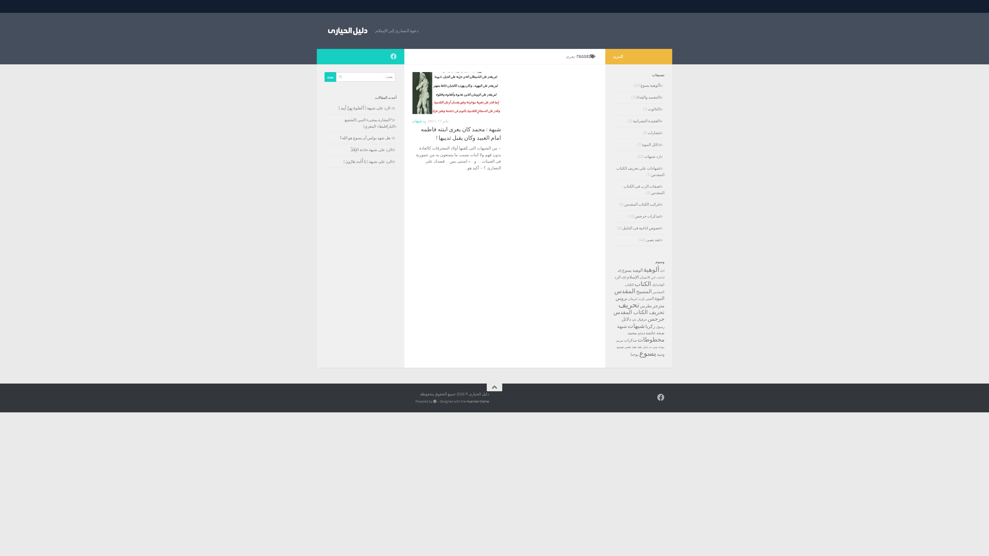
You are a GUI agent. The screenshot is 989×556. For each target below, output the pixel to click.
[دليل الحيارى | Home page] (347, 31)
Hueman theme (478, 401)
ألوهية (651, 269)
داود (634, 320)
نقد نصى (653, 240)
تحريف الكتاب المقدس (638, 312)
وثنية (660, 354)
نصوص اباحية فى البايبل (641, 228)
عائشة (651, 333)
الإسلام (633, 277)
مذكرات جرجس (647, 216)
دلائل (626, 319)
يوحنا (634, 354)
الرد (618, 277)
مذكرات (630, 340)
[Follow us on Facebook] (393, 56)
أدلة (662, 271)
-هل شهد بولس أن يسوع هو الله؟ (366, 138)
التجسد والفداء (648, 97)
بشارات (654, 133)
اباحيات (660, 277)
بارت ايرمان (636, 299)
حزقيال (642, 320)
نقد (639, 347)
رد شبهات (419, 121)
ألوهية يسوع (650, 85)
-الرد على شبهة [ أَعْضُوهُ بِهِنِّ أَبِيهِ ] (365, 108)
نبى (655, 347)
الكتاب (643, 284)
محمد (632, 333)
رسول (660, 327)
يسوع (647, 353)
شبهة (622, 326)
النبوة (659, 298)
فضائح (641, 333)
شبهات (636, 326)
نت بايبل (647, 347)
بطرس (646, 305)
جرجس (656, 319)
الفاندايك (658, 285)
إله (619, 271)
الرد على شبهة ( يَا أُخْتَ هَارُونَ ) (368, 161)
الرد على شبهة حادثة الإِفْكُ (371, 149)
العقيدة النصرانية (646, 121)
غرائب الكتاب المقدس (642, 204)
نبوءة (661, 347)
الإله (623, 277)
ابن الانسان (647, 277)
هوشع (620, 347)
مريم (619, 340)
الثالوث (654, 109)
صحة (660, 333)
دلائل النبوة (651, 144)
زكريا (650, 326)
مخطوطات (650, 339)
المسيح (644, 291)
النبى (650, 298)
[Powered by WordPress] (435, 401)
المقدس (624, 291)
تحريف (628, 304)
